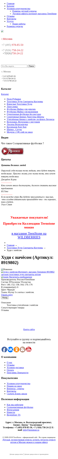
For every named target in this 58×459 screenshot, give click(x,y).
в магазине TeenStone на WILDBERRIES (29, 235)
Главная (10, 3)
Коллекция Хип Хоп (16, 127)
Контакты (11, 19)
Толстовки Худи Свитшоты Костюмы (25, 101)
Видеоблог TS (13, 415)
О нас (9, 362)
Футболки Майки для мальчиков (22, 111)
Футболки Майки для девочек (21, 109)
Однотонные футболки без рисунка (24, 114)
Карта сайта (29, 329)
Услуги (10, 21)
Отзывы (10, 16)
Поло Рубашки (14, 99)
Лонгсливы (12, 106)
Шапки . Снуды (14, 129)
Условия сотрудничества (18, 8)
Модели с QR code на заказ (20, 132)
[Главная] (2, 31)
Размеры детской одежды (24, 11)
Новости (11, 412)
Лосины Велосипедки (17, 124)
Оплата (10, 370)
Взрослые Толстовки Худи (19, 104)
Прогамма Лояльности (17, 372)
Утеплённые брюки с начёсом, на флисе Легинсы (30, 119)
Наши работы (18, 24)
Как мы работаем (15, 404)
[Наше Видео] (12, 154)
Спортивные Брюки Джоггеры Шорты (25, 117)
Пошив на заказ (14, 386)
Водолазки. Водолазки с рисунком (23, 122)
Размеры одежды (15, 26)
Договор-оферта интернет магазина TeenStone (34, 13)
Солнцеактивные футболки (20, 407)
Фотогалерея (13, 410)
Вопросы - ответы (15, 388)
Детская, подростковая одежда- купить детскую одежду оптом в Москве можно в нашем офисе (29, 441)
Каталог (10, 6)
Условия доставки (15, 367)
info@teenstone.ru (31, 430)
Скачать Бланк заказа (17, 393)
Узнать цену (7, 295)
